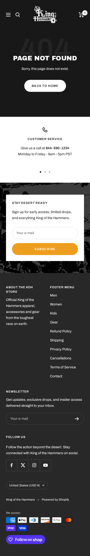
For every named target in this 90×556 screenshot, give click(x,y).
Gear (54, 322)
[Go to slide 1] (40, 172)
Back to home (45, 86)
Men (53, 295)
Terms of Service (63, 367)
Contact (56, 376)
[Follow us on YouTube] (45, 465)
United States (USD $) (24, 485)
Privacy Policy (61, 349)
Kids (53, 313)
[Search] (18, 14)
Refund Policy (61, 331)
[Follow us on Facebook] (11, 465)
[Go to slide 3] (49, 172)
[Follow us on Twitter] (22, 465)
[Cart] (81, 14)
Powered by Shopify (55, 499)
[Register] (77, 418)
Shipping (57, 340)
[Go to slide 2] (45, 172)
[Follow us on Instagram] (34, 465)
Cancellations (60, 358)
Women (56, 304)
